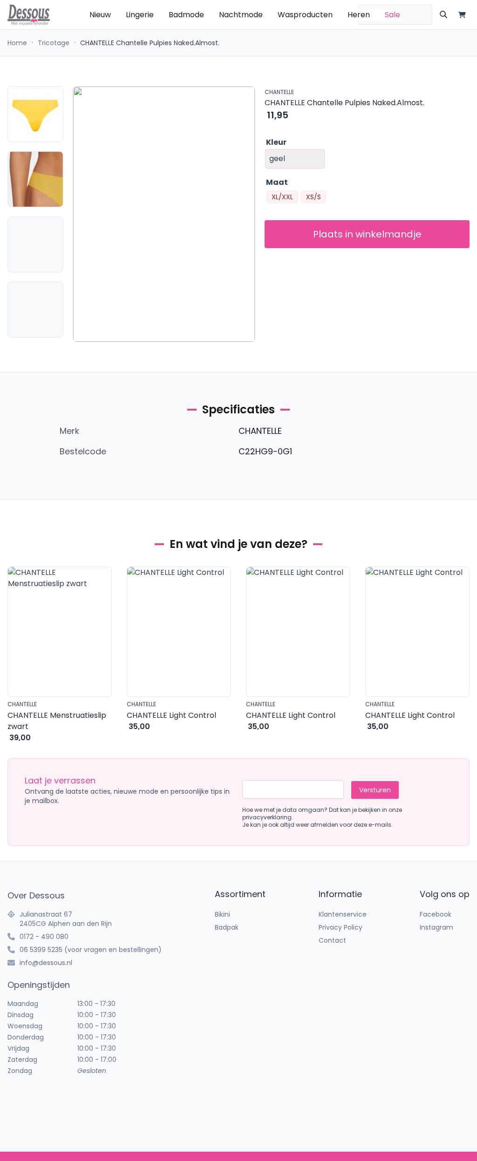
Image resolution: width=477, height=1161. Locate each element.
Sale (392, 14)
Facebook (435, 914)
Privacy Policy (340, 927)
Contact (332, 940)
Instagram (436, 927)
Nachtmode (241, 14)
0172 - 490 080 (44, 936)
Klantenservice (343, 914)
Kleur (276, 142)
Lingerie (140, 14)
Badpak (226, 927)
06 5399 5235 (41, 949)
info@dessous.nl (46, 962)
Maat (277, 182)
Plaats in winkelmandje (367, 234)
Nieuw (100, 14)
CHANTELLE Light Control (171, 715)
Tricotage (53, 42)
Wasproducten (305, 14)
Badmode (186, 14)
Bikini (222, 914)
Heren (359, 14)
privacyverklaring (267, 817)
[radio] (282, 197)
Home (17, 42)
